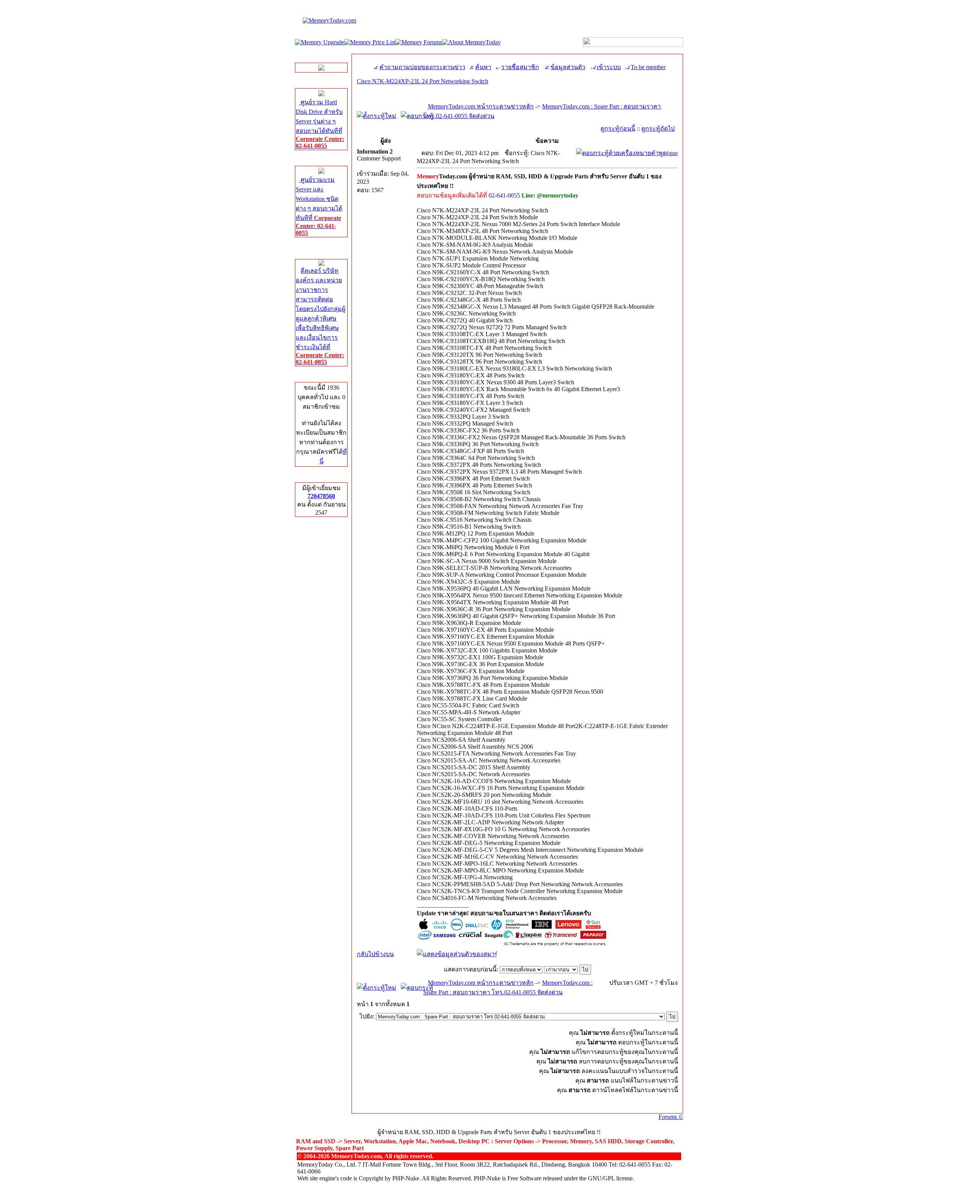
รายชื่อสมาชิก (520, 67)
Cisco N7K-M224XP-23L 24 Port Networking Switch (422, 81)
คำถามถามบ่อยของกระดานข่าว (422, 67)
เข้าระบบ (609, 67)
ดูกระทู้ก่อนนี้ (618, 128)
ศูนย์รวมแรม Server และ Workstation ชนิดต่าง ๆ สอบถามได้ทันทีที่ (319, 206)
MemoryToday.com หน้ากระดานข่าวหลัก (481, 106)
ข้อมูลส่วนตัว (568, 67)
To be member (648, 67)
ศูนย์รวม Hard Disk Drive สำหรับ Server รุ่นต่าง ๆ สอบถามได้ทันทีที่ (320, 124)
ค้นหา (483, 67)
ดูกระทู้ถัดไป (658, 128)
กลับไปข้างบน (375, 954)
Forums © (671, 1117)
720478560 (321, 496)
